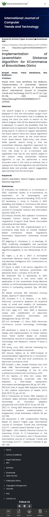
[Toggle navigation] (45, 3)
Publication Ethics (13, 481)
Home (8, 450)
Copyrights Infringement (16, 485)
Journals (9, 489)
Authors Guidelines (14, 455)
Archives (9, 468)
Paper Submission (13, 460)
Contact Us (11, 498)
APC (8, 463)
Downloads (10, 473)
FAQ (8, 493)
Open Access (11, 476)
